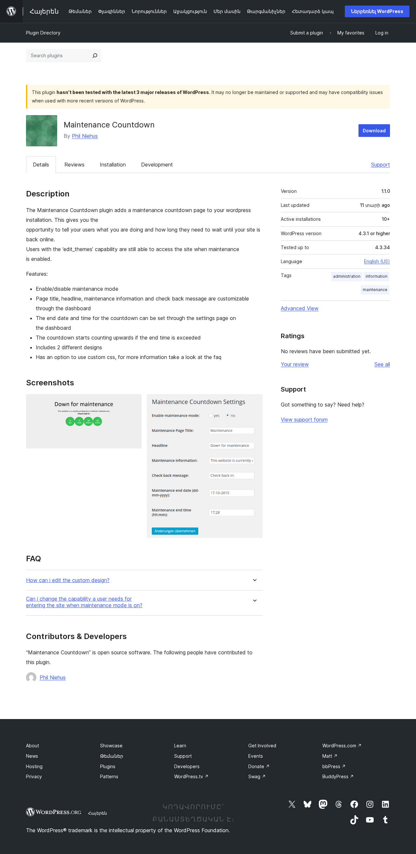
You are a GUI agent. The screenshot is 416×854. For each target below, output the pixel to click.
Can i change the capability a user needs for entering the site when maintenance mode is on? (84, 602)
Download (374, 130)
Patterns (109, 776)
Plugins (107, 766)
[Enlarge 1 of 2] (133, 403)
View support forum (304, 419)
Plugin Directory (43, 32)
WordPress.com (342, 745)
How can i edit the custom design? (68, 580)
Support (380, 164)
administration (346, 276)
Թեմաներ (111, 756)
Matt (330, 756)
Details (41, 164)
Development (157, 164)
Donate (259, 766)
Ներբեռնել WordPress (377, 11)
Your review (295, 364)
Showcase (111, 745)
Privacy (34, 776)
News (32, 756)
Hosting (34, 766)
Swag (257, 776)
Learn (180, 745)
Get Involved (262, 745)
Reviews (74, 164)
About (32, 745)
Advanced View (299, 308)
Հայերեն (97, 813)
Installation (113, 164)
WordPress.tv (191, 776)
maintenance (375, 289)
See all (382, 364)
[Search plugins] (94, 55)
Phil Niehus (85, 136)
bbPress (334, 766)
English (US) (377, 261)
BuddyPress (338, 776)
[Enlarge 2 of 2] (254, 403)
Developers (187, 766)
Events (255, 756)
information (376, 276)
